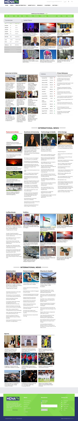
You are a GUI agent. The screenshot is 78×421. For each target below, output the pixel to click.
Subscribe (44, 409)
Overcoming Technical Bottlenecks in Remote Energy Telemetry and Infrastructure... (14, 168)
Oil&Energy (43, 16)
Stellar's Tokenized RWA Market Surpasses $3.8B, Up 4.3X (29, 305)
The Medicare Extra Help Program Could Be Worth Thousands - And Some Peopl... (65, 84)
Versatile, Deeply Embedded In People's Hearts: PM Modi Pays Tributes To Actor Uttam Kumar (14, 234)
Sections (54, 5)
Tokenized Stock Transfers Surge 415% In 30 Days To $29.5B (30, 308)
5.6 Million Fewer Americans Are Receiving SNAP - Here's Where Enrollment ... (63, 79)
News (11, 5)
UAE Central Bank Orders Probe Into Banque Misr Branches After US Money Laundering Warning (48, 175)
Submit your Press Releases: (38, 13)
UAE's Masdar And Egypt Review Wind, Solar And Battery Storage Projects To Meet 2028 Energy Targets (65, 183)
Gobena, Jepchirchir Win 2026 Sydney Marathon (30, 288)
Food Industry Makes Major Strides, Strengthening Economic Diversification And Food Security (13, 302)
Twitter (65, 402)
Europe (11, 16)
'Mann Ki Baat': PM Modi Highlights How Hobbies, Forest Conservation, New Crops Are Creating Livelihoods (31, 186)
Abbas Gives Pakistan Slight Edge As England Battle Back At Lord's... (46, 385)
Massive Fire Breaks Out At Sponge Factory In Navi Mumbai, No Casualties (13, 306)
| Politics (30, 16)
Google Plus (66, 404)
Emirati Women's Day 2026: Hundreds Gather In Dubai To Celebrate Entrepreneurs (48, 184)
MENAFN (72, 418)
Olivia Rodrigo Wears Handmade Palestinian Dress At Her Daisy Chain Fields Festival (13, 242)
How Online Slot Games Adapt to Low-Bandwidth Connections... (13, 156)
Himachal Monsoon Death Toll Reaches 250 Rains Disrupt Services (32, 202)
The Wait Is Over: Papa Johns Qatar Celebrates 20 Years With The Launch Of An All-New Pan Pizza (13, 246)
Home (6, 5)
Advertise (26, 406)
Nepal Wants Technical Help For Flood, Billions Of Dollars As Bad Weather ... (48, 244)
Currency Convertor (13, 47)
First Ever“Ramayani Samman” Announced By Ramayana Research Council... (64, 108)
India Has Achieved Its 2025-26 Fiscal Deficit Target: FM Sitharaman (31, 205)
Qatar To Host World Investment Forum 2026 (32, 171)
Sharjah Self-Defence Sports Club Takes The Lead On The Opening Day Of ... (29, 350)
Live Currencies (13, 49)
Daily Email (65, 406)
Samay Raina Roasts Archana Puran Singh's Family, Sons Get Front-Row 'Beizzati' (31, 177)
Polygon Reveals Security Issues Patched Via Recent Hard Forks (29, 298)
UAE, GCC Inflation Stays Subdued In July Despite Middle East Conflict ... (31, 61)
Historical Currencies (13, 51)
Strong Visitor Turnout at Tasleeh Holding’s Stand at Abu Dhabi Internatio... (63, 112)
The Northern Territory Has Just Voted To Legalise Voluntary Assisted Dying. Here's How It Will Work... (21, 118)
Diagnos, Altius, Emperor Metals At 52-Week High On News (47, 313)
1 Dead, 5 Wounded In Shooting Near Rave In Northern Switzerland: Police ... (47, 34)
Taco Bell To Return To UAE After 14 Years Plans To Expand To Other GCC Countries (48, 179)
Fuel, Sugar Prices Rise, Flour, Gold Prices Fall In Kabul (31, 190)
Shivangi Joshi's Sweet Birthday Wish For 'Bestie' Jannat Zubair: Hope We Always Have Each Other (13, 251)
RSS (64, 410)
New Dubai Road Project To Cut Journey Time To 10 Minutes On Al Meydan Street (47, 188)
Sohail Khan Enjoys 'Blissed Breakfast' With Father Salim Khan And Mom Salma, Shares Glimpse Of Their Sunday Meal (14, 256)
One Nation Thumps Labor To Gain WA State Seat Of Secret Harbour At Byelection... (10, 118)
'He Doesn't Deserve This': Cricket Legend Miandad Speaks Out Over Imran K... (65, 226)
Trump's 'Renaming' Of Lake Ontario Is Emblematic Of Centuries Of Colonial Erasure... (32, 102)
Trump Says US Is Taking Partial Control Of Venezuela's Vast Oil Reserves (65, 171)
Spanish (70, 16)
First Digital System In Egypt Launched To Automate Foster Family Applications (48, 196)
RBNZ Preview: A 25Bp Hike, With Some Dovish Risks (64, 174)
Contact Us (26, 404)
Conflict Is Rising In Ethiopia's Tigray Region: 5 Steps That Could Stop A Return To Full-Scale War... (10, 86)
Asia (20, 16)
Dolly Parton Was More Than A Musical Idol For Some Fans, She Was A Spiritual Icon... (21, 102)
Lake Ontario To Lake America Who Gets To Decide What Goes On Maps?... (31, 226)
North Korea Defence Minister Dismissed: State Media (12, 299)
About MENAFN (27, 408)
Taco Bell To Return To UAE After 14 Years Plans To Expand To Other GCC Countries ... (47, 61)
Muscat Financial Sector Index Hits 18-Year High (30, 315)
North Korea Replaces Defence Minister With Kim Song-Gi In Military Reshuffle (13, 316)
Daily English (45, 400)
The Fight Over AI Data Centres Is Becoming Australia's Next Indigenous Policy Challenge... (9, 103)
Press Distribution (21, 5)
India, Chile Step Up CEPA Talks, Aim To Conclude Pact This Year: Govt (13, 313)
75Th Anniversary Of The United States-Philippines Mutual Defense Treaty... (65, 76)
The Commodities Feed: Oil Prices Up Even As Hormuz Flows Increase (65, 177)
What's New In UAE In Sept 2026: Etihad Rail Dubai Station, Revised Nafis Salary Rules (48, 295)
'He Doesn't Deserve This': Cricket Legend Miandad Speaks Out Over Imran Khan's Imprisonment (47, 291)
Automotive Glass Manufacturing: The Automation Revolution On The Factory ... (65, 103)
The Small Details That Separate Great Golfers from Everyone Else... (13, 181)
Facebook (65, 400)
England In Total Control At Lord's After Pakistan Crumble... (12, 367)
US (7, 16)
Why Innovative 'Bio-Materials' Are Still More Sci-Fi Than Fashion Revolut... (64, 258)
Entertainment (52, 16)
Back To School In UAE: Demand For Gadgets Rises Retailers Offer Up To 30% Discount (48, 158)
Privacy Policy (27, 402)
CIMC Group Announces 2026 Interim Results (65, 154)
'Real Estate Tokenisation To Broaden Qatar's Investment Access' (13, 292)
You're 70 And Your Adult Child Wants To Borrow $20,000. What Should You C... (65, 97)
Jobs (25, 410)
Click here (15, 410)
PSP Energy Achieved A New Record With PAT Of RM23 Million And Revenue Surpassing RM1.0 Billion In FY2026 (65, 187)
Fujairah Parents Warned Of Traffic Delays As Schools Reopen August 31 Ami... (30, 260)
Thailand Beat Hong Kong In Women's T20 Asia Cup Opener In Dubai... (29, 367)
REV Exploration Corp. (62, 179)
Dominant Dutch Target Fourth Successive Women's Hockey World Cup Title (30, 311)
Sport (59, 16)
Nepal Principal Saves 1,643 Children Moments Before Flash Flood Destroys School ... (30, 47)
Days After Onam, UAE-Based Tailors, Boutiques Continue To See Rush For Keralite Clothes (47, 300)
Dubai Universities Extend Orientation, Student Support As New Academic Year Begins (47, 304)
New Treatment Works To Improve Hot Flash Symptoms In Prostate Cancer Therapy (47, 320)
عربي (65, 1)
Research (39, 5)
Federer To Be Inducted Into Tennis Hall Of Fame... (46, 367)
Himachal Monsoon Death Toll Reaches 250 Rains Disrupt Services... (64, 61)
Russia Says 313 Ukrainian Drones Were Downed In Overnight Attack (13, 321)
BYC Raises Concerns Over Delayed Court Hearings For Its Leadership (31, 159)
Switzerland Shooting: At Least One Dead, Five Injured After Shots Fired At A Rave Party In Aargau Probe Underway (31, 166)
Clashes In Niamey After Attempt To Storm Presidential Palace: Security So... (47, 257)
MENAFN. (14, 418)
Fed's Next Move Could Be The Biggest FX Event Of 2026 (47, 192)
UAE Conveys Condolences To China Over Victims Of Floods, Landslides (48, 155)
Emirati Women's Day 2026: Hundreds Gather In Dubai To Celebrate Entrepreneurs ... (30, 34)
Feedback (26, 411)
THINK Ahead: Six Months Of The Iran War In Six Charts (65, 157)
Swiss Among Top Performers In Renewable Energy (64, 167)
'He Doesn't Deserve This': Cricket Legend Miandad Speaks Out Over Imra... (11, 350)
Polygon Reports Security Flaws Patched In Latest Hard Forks (29, 301)
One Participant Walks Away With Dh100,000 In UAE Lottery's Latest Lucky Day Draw (47, 170)
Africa (24, 16)
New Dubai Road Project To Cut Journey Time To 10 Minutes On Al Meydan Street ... (48, 47)
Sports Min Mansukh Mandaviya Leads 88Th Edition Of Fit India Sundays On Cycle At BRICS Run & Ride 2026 (31, 182)
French (64, 16)
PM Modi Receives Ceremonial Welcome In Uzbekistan (30, 199)
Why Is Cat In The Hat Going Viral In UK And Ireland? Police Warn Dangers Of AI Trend (48, 308)
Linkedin (65, 408)
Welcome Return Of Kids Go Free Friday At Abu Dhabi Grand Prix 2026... (11, 385)
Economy (36, 16)
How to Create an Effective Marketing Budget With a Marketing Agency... (13, 193)
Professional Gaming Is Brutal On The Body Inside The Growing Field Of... (29, 385)
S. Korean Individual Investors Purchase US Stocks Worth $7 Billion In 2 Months (31, 295)
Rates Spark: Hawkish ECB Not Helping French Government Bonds (65, 161)
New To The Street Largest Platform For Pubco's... (65, 100)
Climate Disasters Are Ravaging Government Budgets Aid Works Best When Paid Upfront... (32, 118)
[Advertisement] (39, 10)
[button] (68, 1)
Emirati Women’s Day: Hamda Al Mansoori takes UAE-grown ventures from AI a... (64, 93)
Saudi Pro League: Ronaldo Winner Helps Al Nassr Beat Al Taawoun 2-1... (46, 350)
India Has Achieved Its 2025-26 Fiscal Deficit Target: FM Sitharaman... (64, 47)
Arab (16, 16)
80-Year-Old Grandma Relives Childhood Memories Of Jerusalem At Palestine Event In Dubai (48, 166)
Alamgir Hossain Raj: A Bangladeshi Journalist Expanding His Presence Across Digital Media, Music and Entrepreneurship (31, 194)
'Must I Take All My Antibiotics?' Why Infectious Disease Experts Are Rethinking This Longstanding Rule (47, 316)
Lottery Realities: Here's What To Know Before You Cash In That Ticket (65, 191)
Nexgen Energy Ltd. (62, 151)
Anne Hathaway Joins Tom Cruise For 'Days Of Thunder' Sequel (48, 163)
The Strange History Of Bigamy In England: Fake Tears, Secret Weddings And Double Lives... (32, 86)
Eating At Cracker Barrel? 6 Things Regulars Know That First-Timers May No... (64, 88)
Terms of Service (27, 400)
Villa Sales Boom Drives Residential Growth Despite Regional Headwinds (31, 162)
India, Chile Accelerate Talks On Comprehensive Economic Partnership (13, 310)
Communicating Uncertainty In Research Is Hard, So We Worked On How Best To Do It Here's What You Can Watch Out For (48, 326)
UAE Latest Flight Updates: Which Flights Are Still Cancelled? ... (63, 34)
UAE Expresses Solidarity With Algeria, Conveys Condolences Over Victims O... (47, 229)
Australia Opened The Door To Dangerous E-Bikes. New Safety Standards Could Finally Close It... (21, 86)
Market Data (31, 5)
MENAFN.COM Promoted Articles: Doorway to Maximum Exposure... (13, 143)
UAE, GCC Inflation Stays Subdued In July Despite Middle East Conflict (31, 174)
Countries (47, 5)
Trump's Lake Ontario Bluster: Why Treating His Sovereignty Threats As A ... (30, 244)
